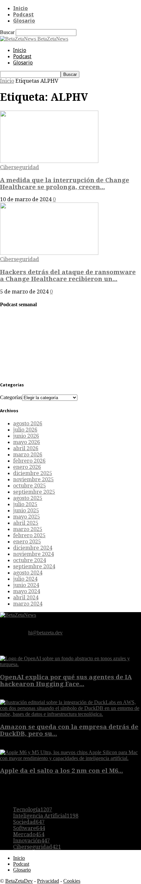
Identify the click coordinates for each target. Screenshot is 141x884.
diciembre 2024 (32, 548)
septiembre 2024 (34, 566)
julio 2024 (25, 579)
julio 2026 (25, 430)
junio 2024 (26, 585)
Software (29, 828)
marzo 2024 (27, 604)
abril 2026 (25, 448)
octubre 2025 (29, 486)
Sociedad (29, 822)
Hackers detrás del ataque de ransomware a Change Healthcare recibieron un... (68, 275)
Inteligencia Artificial (45, 816)
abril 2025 (25, 523)
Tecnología (32, 809)
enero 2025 (27, 542)
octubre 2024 (29, 560)
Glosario (24, 21)
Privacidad (48, 881)
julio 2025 (25, 504)
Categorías (11, 397)
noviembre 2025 (33, 479)
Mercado (28, 834)
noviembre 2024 (33, 554)
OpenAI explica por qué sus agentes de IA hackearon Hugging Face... (66, 680)
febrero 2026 (29, 461)
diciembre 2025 (32, 473)
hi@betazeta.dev (45, 632)
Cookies (71, 881)
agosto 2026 (27, 423)
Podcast (23, 14)
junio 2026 (26, 436)
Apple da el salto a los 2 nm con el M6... (61, 770)
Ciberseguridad (19, 167)
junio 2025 (26, 510)
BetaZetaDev (19, 881)
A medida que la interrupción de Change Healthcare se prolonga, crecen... (64, 183)
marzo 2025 (27, 529)
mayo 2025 (26, 517)
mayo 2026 (26, 442)
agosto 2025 (27, 498)
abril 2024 (25, 597)
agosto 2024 (27, 573)
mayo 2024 (26, 591)
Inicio (20, 8)
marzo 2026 (27, 454)
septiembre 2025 (34, 492)
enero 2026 (27, 467)
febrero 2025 (29, 535)
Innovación (31, 841)
